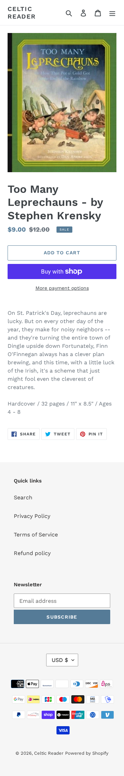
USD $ (60, 660)
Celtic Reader (22, 12)
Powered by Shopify (86, 753)
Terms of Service (36, 534)
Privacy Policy (32, 516)
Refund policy (32, 553)
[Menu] (112, 12)
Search (23, 497)
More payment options (62, 288)
